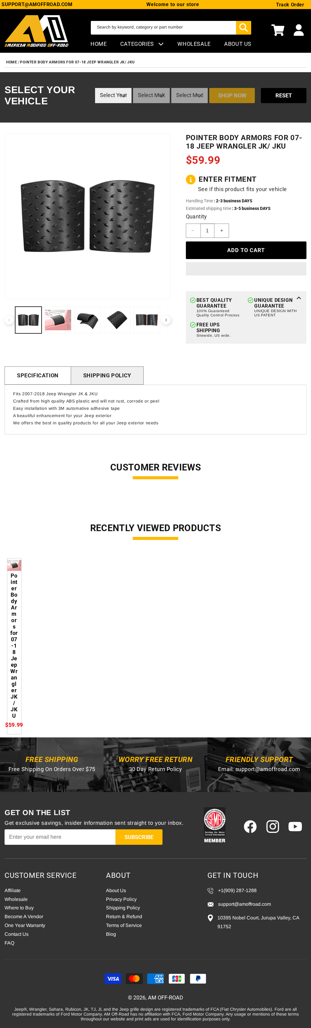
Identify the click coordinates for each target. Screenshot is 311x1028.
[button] (278, 31)
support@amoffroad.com (267, 769)
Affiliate (13, 890)
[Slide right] (166, 320)
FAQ (9, 942)
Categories (138, 44)
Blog (111, 934)
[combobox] (171, 28)
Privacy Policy (121, 899)
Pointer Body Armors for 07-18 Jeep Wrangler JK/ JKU (77, 62)
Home (99, 44)
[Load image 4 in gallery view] (117, 320)
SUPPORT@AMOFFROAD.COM (37, 4)
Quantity (196, 216)
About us (237, 44)
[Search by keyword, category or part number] (243, 28)
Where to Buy (19, 907)
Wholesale (16, 899)
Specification (38, 375)
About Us (116, 890)
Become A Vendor (24, 916)
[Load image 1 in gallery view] (28, 320)
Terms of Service (124, 925)
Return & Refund (124, 916)
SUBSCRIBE (139, 837)
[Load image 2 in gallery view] (58, 320)
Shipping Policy (107, 375)
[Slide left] (9, 320)
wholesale (193, 44)
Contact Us (17, 934)
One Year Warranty (25, 925)
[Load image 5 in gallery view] (146, 320)
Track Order (290, 5)
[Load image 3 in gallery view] (87, 320)
